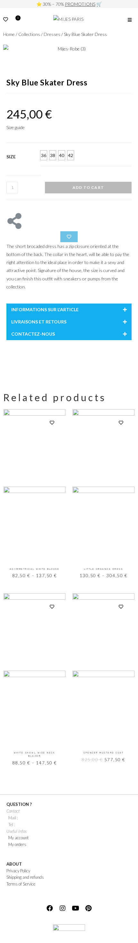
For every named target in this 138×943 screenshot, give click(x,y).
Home (9, 34)
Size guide (15, 127)
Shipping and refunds (25, 877)
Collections (29, 34)
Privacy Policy (18, 870)
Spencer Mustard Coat (103, 752)
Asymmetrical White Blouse (35, 569)
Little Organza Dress (103, 569)
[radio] (43, 155)
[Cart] (16, 20)
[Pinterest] (88, 908)
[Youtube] (75, 908)
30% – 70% (69, 4)
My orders (17, 844)
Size (11, 156)
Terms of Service (20, 883)
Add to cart (88, 187)
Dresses (52, 34)
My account (18, 837)
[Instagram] (62, 908)
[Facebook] (49, 908)
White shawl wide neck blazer (35, 754)
